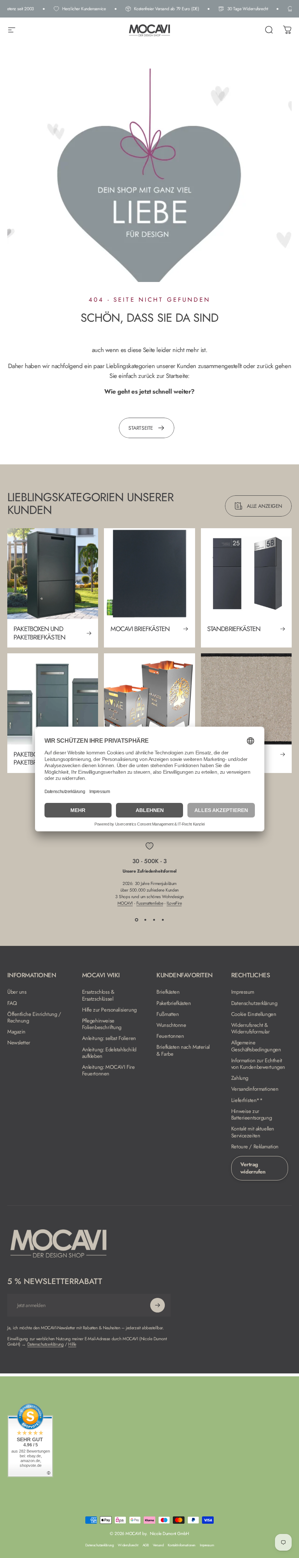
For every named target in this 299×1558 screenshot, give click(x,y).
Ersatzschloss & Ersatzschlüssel (98, 995)
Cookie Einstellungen (253, 1014)
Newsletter (18, 1042)
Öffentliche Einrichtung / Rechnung (34, 1017)
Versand (158, 1545)
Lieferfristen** (247, 1100)
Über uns (17, 992)
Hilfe (72, 1344)
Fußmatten (167, 1014)
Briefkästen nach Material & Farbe (183, 1050)
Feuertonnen (170, 1036)
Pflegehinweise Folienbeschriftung (101, 1024)
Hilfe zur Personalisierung (109, 1009)
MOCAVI (125, 903)
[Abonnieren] (157, 1305)
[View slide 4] (162, 919)
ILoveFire (174, 903)
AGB (146, 1545)
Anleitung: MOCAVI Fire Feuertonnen (108, 1070)
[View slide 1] (136, 919)
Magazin (16, 1031)
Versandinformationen (255, 1089)
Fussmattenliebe (149, 903)
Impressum (242, 992)
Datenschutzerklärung (254, 1003)
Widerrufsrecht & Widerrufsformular (250, 1028)
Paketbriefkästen (173, 1003)
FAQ (12, 1003)
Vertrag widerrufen (252, 1167)
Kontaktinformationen (181, 1545)
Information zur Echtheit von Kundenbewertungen (258, 1063)
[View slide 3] (154, 919)
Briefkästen (167, 992)
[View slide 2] (145, 919)
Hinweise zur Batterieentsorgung (251, 1114)
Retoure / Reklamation (255, 1146)
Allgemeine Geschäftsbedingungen (256, 1045)
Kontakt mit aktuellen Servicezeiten (252, 1131)
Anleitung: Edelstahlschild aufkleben (109, 1052)
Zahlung (239, 1078)
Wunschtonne (171, 1025)
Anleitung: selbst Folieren (109, 1038)
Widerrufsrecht (128, 1545)
